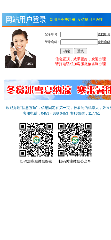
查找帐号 (104, 34)
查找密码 (104, 42)
